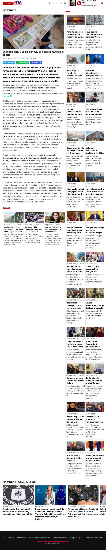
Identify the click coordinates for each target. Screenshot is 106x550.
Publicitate (22, 537)
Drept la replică (76, 537)
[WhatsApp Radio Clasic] (61, 3)
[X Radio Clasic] (53, 3)
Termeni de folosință (95, 537)
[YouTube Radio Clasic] (65, 3)
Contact (11, 537)
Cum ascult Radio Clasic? (39, 537)
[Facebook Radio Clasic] (49, 3)
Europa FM (7, 96)
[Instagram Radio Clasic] (57, 3)
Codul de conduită (60, 537)
